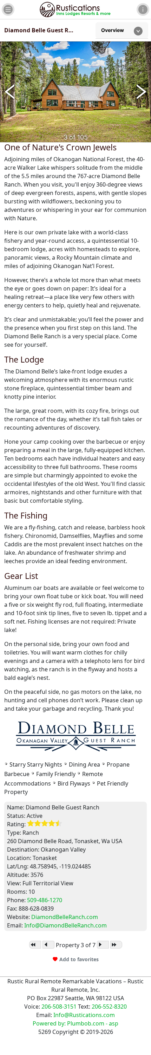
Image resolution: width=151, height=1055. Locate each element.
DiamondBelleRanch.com (64, 917)
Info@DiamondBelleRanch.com (65, 925)
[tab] (122, 30)
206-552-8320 (109, 1006)
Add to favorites (79, 959)
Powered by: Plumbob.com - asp (75, 1023)
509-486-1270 (44, 900)
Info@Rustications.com (84, 1015)
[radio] (30, 823)
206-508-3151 (59, 1006)
